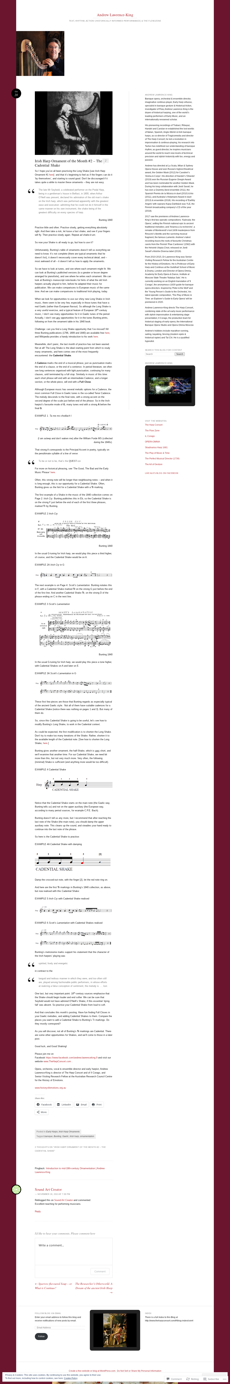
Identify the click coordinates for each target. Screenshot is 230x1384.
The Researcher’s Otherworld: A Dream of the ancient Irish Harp (93, 1288)
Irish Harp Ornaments (69, 1131)
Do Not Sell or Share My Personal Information (139, 1371)
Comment (100, 1271)
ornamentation (87, 1136)
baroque (48, 1136)
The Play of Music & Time (157, 453)
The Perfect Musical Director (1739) (162, 458)
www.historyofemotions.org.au (50, 1087)
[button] (162, 393)
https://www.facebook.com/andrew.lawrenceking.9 (71, 1057)
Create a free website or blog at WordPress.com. (92, 1371)
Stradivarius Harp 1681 (156, 447)
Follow (41, 1336)
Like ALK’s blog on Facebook (161, 473)
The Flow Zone (152, 430)
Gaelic (65, 1136)
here (51, 174)
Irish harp (74, 1136)
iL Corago (150, 436)
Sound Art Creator (48, 1189)
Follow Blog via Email (48, 1313)
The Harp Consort (153, 425)
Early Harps (52, 1131)
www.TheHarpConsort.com (57, 1061)
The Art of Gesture (153, 464)
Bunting (57, 1136)
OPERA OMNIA (152, 441)
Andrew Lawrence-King (115, 14)
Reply (38, 1211)
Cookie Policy (70, 1378)
